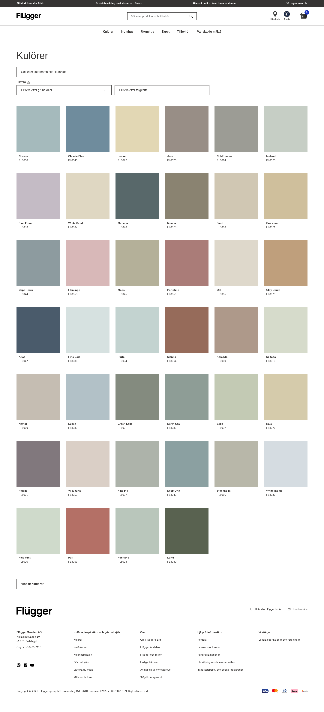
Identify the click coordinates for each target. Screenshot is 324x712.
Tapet (166, 31)
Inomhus (127, 31)
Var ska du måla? (209, 31)
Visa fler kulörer (32, 583)
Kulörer (108, 31)
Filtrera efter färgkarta (133, 90)
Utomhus (147, 31)
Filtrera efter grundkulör (36, 90)
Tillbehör (183, 31)
